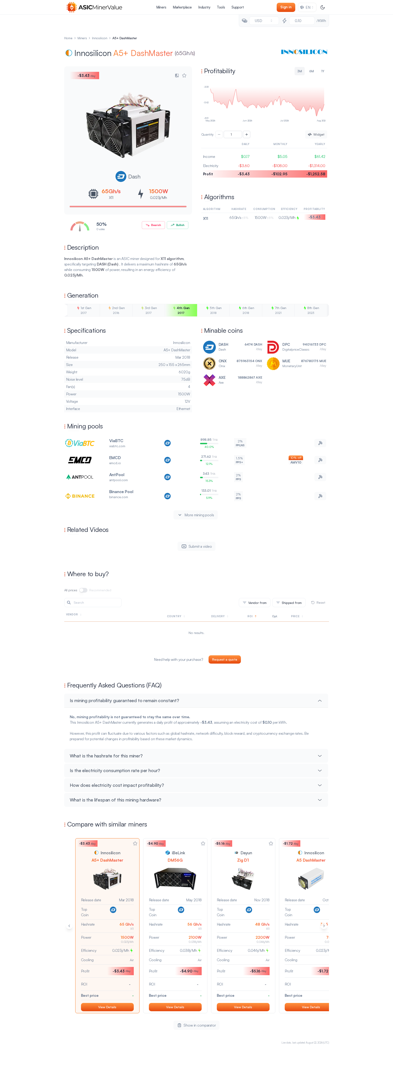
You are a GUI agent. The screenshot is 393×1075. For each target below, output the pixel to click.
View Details (107, 1007)
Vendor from (257, 603)
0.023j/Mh (158, 197)
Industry (204, 7)
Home (68, 38)
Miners (161, 7)
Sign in (286, 7)
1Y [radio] (322, 71)
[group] (264, 71)
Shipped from (292, 603)
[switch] (83, 590)
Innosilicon (99, 38)
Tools (221, 7)
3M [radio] (299, 71)
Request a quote (224, 659)
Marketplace (182, 7)
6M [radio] (311, 71)
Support (237, 7)
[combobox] (307, 7)
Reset (321, 602)
